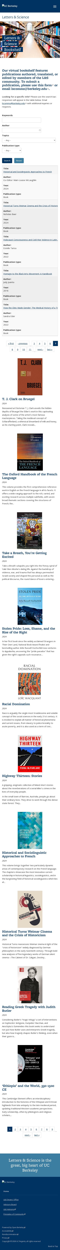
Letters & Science (15, 17)
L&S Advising (9, 1209)
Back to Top (53, 1246)
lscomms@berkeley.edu (30, 89)
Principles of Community (14, 1214)
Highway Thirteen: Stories (22, 776)
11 (31, 350)
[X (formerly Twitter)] (4, 1187)
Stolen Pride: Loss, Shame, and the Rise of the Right (28, 630)
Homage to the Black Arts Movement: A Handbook (27, 273)
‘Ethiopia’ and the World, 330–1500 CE (28, 1087)
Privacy (5, 1238)
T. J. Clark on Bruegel (18, 399)
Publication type (10, 145)
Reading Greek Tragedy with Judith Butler (28, 1009)
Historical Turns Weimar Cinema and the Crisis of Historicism (27, 933)
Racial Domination (16, 704)
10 (24, 350)
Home (6, 1191)
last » (50, 350)
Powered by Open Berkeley (13, 1227)
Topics (5, 135)
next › (41, 350)
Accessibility (7, 1231)
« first (12, 344)
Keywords (7, 115)
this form (45, 85)
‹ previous (23, 344)
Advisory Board (9, 1204)
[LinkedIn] (10, 1187)
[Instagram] (15, 1187)
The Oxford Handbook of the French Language (29, 476)
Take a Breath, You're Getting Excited (24, 555)
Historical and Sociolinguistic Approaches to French (27, 171)
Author (5, 125)
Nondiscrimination (10, 1234)
